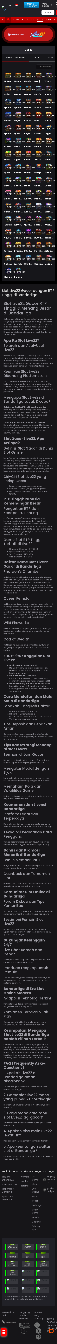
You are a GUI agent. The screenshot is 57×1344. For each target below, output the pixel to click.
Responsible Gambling (8, 1190)
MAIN (8, 71)
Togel (16, 19)
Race (34, 1196)
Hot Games (28, 19)
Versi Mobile (45, 4)
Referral (24, 1185)
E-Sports (36, 1221)
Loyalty (24, 1181)
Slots (40, 19)
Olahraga (37, 1205)
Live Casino (35, 1190)
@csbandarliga (51, 1190)
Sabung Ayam (36, 1228)
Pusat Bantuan (9, 1184)
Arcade (35, 1217)
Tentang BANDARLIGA (8, 1178)
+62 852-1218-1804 (51, 1179)
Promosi (25, 1176)
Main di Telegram (32, 4)
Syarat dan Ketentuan (7, 1198)
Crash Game (35, 1211)
